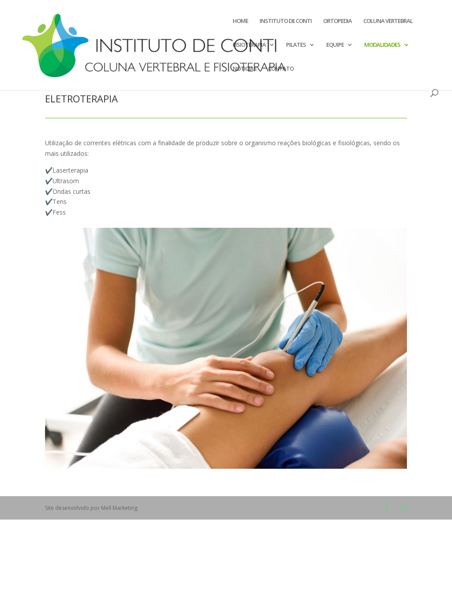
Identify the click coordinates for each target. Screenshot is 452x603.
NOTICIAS (244, 68)
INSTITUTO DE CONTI (286, 21)
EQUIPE (335, 45)
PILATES (296, 45)
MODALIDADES (382, 45)
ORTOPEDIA (337, 21)
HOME (240, 21)
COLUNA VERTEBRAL (388, 21)
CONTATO (281, 68)
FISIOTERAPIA (249, 45)
